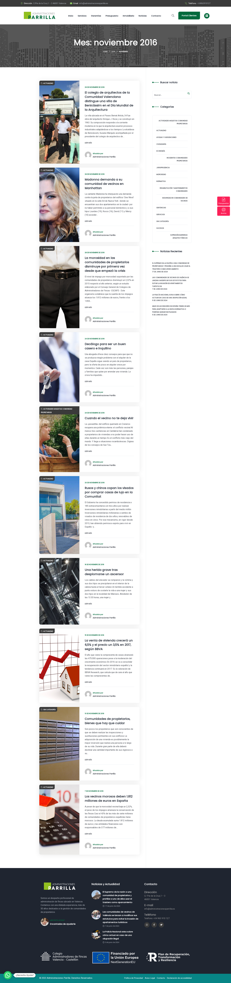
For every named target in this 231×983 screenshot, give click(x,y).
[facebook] (154, 925)
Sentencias (161, 207)
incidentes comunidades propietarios (177, 159)
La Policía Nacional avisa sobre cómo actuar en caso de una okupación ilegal (169, 296)
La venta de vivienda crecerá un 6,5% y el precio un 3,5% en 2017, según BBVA (109, 644)
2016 (113, 51)
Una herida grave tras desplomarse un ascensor (104, 572)
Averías (223, 213)
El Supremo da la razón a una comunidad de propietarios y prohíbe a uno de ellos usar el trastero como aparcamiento (171, 266)
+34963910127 (203, 3)
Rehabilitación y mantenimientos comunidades (174, 189)
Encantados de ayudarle (63, 924)
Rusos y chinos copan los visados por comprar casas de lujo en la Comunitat (109, 492)
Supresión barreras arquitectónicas (179, 236)
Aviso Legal (150, 978)
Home (105, 51)
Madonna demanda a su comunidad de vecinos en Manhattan (104, 183)
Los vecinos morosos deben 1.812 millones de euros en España (108, 798)
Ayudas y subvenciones (166, 137)
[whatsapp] (147, 925)
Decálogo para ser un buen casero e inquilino (105, 346)
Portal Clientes (189, 15)
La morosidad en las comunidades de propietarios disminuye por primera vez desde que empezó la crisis (107, 264)
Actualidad (48, 83)
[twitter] (161, 925)
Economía (160, 151)
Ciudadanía (161, 144)
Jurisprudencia (163, 167)
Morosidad (161, 174)
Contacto (161, 978)
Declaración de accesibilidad (179, 978)
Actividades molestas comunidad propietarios (56, 411)
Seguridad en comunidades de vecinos (175, 199)
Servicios (160, 214)
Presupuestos (223, 203)
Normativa (161, 181)
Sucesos (160, 228)
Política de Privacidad (133, 978)
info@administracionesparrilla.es (93, 3)
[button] (8, 975)
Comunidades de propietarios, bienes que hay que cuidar (107, 721)
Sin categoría (49, 709)
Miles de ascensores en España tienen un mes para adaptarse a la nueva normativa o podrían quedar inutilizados (171, 309)
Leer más (88, 143)
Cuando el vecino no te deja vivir (109, 418)
